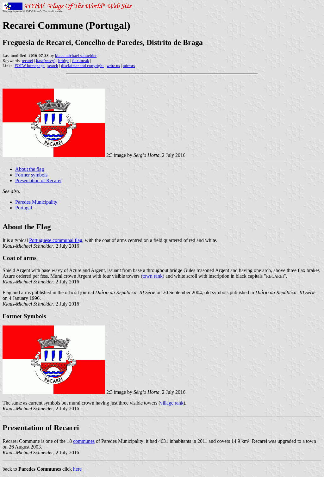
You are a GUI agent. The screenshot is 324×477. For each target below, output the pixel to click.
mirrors (129, 65)
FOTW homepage (30, 65)
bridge (63, 60)
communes (84, 441)
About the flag (29, 169)
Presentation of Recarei (38, 180)
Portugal (23, 207)
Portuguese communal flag (55, 240)
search (52, 65)
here (77, 469)
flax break (80, 60)
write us (113, 65)
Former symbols (31, 174)
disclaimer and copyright (82, 65)
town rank (152, 276)
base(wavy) (45, 60)
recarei (27, 60)
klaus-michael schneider (76, 55)
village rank (172, 403)
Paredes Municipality (36, 202)
